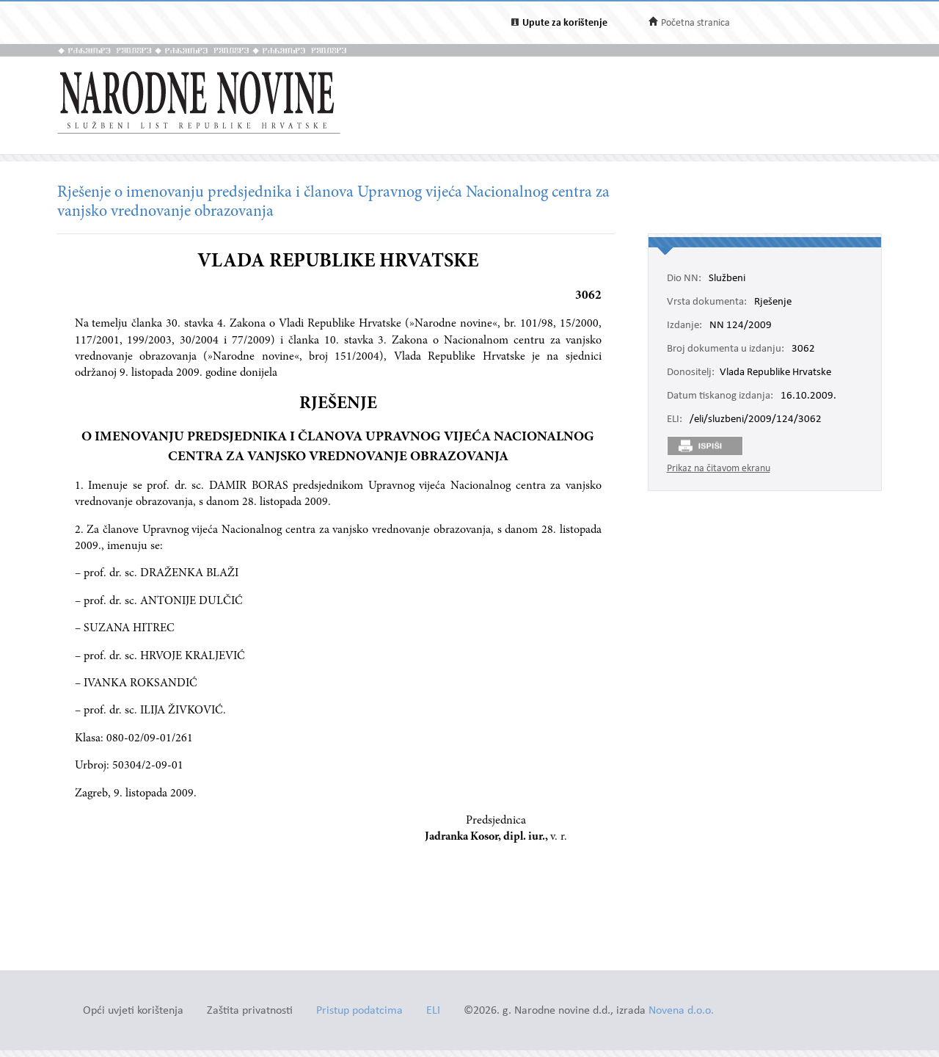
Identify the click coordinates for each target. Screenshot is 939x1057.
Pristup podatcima (359, 1011)
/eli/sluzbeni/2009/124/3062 (756, 420)
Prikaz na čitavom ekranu (718, 468)
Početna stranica (695, 23)
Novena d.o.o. (681, 1011)
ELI (433, 1011)
